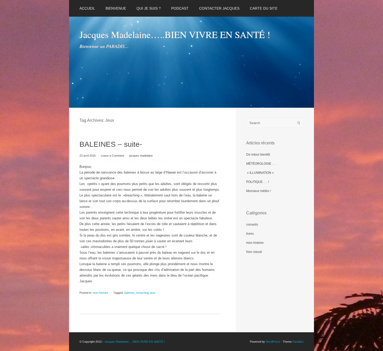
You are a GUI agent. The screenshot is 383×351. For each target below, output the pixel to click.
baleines (129, 292)
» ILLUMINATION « (260, 173)
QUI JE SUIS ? (149, 8)
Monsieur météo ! (258, 191)
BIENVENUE (116, 8)
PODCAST (180, 8)
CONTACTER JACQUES (219, 8)
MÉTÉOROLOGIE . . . (261, 163)
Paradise (298, 341)
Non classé (254, 252)
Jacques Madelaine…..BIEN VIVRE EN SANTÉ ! (174, 34)
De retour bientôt (258, 154)
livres (250, 233)
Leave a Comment (112, 155)
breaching (142, 292)
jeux (153, 292)
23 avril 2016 (87, 155)
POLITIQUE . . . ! (257, 182)
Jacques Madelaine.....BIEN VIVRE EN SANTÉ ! (134, 341)
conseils (252, 224)
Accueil (87, 8)
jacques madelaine (141, 155)
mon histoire (100, 292)
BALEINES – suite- (110, 144)
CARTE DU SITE (263, 8)
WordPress (273, 341)
